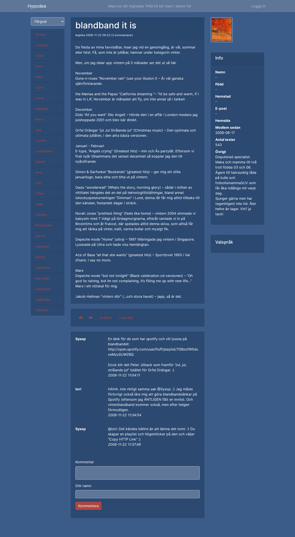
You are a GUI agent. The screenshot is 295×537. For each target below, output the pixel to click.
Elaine (40, 161)
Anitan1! (41, 310)
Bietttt (40, 257)
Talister (41, 214)
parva (40, 236)
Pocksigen (43, 225)
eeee (39, 204)
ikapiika (41, 108)
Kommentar (84, 462)
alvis (39, 172)
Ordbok (106, 317)
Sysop (40, 34)
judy (38, 183)
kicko (39, 55)
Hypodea (37, 6)
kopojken (43, 289)
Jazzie (40, 140)
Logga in (258, 6)
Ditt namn (83, 486)
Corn (39, 87)
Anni (39, 66)
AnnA (39, 98)
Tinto (39, 193)
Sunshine (42, 267)
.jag (38, 130)
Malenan (42, 246)
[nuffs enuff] (91, 317)
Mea (38, 77)
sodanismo (44, 151)
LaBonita (42, 299)
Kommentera (88, 506)
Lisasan (41, 45)
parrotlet (42, 278)
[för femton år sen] (80, 317)
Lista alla (126, 317)
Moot (39, 119)
